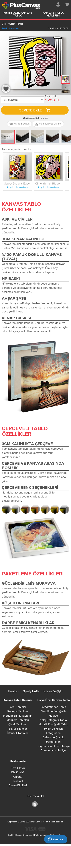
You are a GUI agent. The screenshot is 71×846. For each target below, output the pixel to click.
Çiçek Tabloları (17, 724)
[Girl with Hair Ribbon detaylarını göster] (48, 167)
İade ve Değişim (53, 691)
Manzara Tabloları (18, 719)
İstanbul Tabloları (18, 733)
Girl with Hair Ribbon (48, 183)
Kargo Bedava (21, 123)
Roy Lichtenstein (10, 28)
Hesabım (13, 691)
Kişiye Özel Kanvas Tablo (17, 14)
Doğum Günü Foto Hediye (53, 746)
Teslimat (17, 781)
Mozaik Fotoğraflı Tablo (53, 724)
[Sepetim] (67, 4)
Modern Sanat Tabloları (17, 715)
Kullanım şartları (42, 835)
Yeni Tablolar (17, 706)
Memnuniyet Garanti (50, 123)
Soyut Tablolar (18, 728)
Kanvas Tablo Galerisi (53, 14)
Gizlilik (11, 835)
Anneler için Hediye (53, 750)
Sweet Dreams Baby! (17, 183)
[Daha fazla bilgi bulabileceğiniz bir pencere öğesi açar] (55, 839)
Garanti (17, 776)
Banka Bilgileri (18, 785)
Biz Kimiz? (17, 772)
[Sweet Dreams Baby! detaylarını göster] (17, 167)
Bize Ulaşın (18, 768)
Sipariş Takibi (31, 691)
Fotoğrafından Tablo (53, 706)
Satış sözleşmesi (24, 835)
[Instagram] (35, 804)
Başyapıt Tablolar (18, 711)
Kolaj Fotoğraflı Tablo (53, 719)
